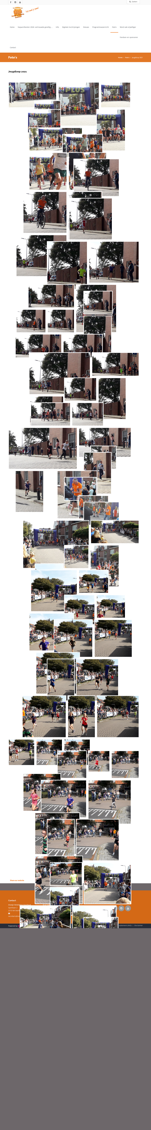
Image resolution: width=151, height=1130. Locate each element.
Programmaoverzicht (100, 27)
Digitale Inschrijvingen (71, 27)
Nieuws (86, 27)
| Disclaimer (137, 925)
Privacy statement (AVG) (122, 925)
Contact (13, 47)
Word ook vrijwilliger (128, 27)
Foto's (114, 27)
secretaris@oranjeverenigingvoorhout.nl (24, 916)
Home (12, 27)
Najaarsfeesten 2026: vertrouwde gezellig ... (35, 27)
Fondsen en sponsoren (129, 37)
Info (57, 27)
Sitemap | (108, 925)
